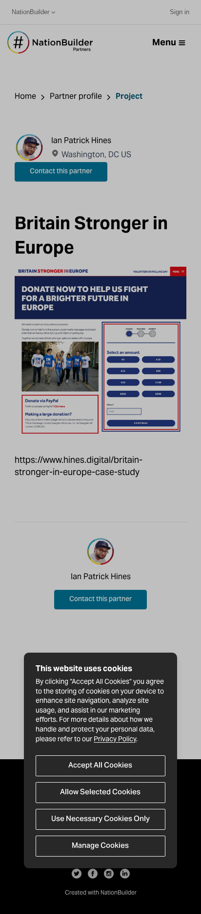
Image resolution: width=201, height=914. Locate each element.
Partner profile (76, 96)
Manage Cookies (100, 846)
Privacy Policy (115, 738)
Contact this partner (61, 172)
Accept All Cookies (100, 765)
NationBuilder (30, 12)
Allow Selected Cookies (100, 792)
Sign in (179, 12)
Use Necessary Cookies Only (100, 819)
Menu (164, 42)
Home (25, 96)
